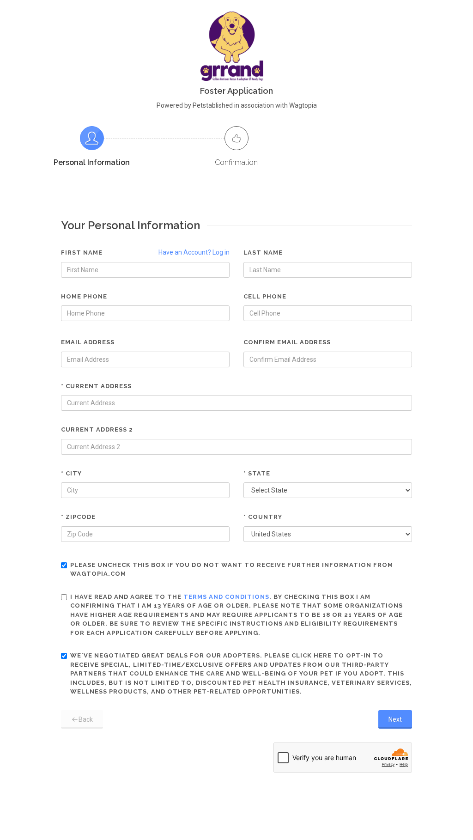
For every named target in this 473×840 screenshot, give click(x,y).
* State (256, 473)
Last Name (263, 252)
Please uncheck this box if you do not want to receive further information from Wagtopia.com (231, 569)
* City (71, 473)
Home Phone (84, 296)
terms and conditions (226, 596)
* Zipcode (78, 516)
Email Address (88, 342)
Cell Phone (264, 296)
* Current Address (96, 386)
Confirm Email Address (287, 342)
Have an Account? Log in (194, 252)
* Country (262, 516)
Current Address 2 (97, 429)
